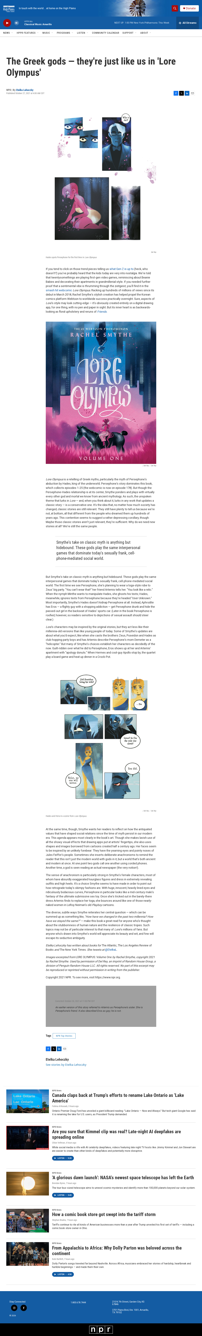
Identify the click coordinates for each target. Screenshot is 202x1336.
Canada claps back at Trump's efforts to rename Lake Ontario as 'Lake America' (118, 1098)
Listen (81, 33)
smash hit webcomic (59, 290)
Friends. (102, 311)
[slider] (21, 22)
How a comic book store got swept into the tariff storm (104, 1214)
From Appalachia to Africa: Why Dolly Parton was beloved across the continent (117, 1250)
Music (46, 33)
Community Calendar (105, 33)
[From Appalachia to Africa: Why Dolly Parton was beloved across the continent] (27, 1254)
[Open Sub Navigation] (12, 33)
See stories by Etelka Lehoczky (66, 1065)
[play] (7, 23)
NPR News (56, 1090)
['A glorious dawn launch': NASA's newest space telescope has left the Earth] (27, 1183)
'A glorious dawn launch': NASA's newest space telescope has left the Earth (123, 1177)
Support (128, 33)
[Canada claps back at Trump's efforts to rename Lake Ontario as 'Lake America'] (27, 1101)
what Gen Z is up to (122, 269)
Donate (191, 8)
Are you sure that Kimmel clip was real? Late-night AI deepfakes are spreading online (116, 1134)
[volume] (16, 23)
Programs (63, 33)
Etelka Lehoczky (24, 90)
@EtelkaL (111, 949)
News (6, 33)
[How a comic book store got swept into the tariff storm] (27, 1220)
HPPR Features (26, 33)
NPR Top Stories (64, 1036)
